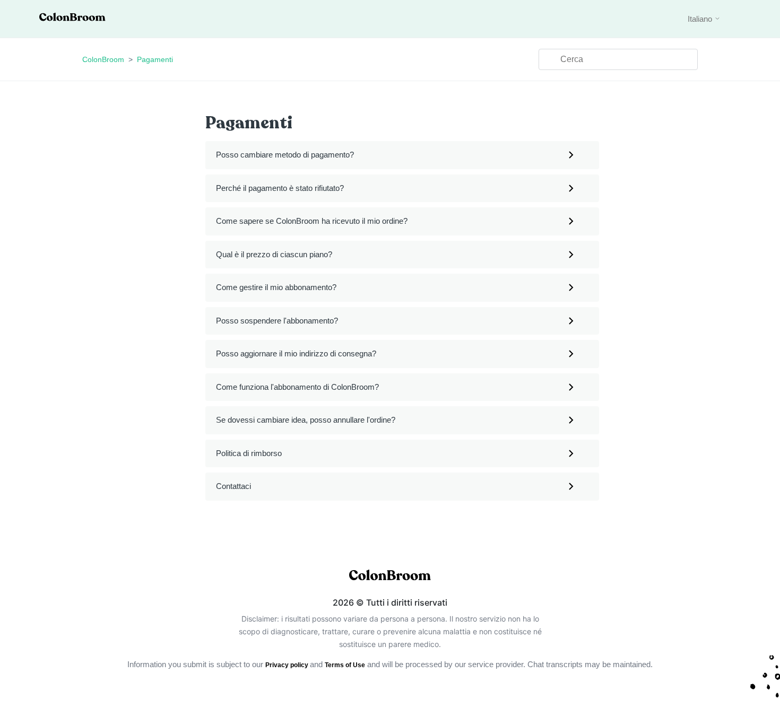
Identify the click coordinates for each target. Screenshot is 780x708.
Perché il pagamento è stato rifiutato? (280, 188)
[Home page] (72, 18)
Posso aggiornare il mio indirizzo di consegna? (296, 353)
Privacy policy (287, 665)
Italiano (701, 18)
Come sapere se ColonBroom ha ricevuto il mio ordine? (312, 220)
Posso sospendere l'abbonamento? (277, 320)
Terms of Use (345, 665)
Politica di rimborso (249, 453)
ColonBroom (103, 59)
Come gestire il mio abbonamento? (276, 287)
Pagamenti (155, 59)
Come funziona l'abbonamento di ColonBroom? (297, 386)
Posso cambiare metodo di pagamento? (285, 154)
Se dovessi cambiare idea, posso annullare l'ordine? (305, 419)
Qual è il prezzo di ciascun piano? (274, 254)
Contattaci (233, 486)
